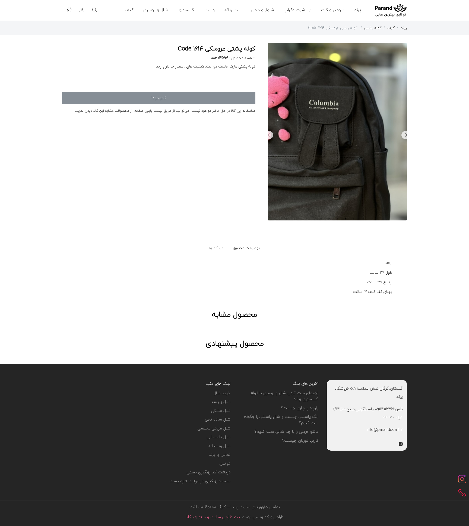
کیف (129, 10)
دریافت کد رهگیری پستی (208, 472)
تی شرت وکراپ (297, 10)
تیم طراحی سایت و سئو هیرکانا (213, 516)
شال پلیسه (220, 401)
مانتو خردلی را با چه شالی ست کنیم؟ (286, 431)
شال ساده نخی (217, 419)
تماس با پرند (219, 454)
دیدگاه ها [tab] (216, 248)
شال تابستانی (218, 436)
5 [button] (321, 219)
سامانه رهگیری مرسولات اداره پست (199, 481)
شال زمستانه (219, 445)
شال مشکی (220, 410)
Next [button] (269, 135)
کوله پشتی (372, 28)
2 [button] (345, 219)
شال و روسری (155, 10)
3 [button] (337, 219)
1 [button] (353, 219)
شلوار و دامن (262, 10)
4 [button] (329, 219)
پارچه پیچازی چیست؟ (300, 407)
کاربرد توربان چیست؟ (300, 440)
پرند (357, 10)
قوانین (224, 463)
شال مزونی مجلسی (214, 428)
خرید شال (222, 392)
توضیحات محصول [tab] (246, 248)
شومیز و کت (332, 10)
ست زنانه (233, 10)
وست (209, 10)
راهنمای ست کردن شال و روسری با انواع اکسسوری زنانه (285, 396)
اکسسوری (186, 10)
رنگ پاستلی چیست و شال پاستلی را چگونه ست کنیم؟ (281, 419)
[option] (358, 135)
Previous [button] (405, 135)
